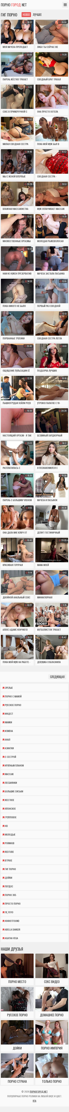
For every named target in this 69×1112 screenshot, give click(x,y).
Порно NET (14, 4)
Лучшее (37, 15)
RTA (34, 1100)
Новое (26, 15)
